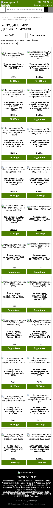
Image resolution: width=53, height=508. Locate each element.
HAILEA (39, 77)
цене (28, 40)
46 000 (40, 195)
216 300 (40, 463)
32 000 (14, 234)
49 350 (14, 424)
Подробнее (39, 119)
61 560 (40, 234)
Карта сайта (34, 496)
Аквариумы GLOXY (43, 483)
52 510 (40, 424)
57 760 (40, 386)
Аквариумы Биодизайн (30, 487)
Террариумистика (9, 481)
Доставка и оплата (35, 494)
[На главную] (8, 22)
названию (20, 40)
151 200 (40, 81)
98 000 (14, 119)
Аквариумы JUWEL (10, 485)
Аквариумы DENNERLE (10, 483)
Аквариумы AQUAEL (26, 481)
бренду (35, 40)
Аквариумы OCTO (26, 485)
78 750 (14, 157)
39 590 (14, 195)
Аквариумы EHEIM (28, 483)
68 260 (14, 386)
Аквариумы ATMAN (42, 481)
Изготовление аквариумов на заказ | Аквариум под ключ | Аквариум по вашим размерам (25, 493)
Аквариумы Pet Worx (11, 487)
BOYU (13, 77)
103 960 (14, 463)
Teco (39, 230)
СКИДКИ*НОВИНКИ (21, 496)
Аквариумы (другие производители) (33, 488)
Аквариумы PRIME (41, 485)
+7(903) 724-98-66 (43, 2)
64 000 (14, 81)
